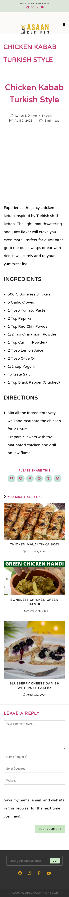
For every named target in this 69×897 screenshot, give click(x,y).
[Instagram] (37, 7)
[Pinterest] (32, 7)
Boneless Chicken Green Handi (34, 602)
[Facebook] (27, 7)
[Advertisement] (34, 164)
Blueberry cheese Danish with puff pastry (34, 686)
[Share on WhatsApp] (57, 478)
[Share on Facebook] (11, 478)
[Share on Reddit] (39, 478)
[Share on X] (30, 478)
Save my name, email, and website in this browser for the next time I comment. (34, 808)
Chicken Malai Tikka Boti (34, 544)
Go (55, 860)
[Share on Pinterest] (21, 478)
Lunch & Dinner (26, 115)
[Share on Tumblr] (48, 478)
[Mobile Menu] (64, 25)
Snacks (47, 115)
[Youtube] (41, 7)
